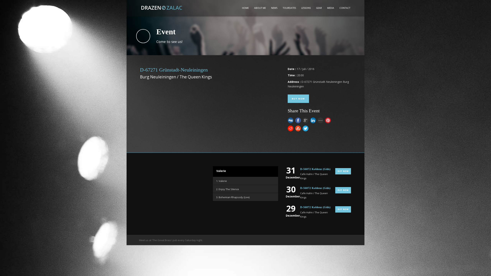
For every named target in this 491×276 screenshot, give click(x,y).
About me (260, 8)
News (274, 8)
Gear (319, 8)
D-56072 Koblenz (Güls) (315, 169)
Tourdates (289, 8)
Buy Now (298, 98)
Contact (344, 8)
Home (245, 8)
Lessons (306, 8)
